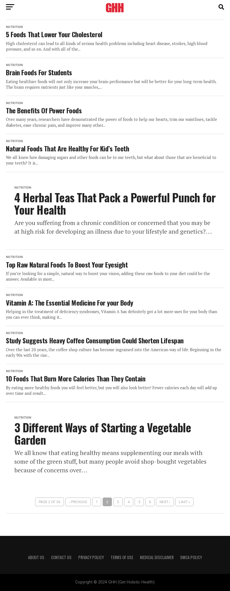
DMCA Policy (191, 557)
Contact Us (61, 557)
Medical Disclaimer (157, 557)
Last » (184, 502)
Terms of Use (122, 557)
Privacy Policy (91, 557)
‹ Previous (78, 502)
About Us (36, 557)
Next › (165, 502)
